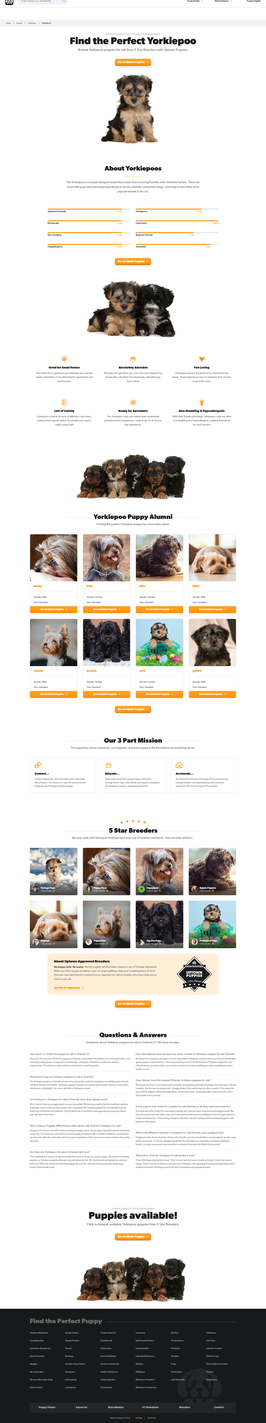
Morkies (175, 1333)
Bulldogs (69, 1356)
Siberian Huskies (214, 1348)
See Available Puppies (131, 62)
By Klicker (152, 1418)
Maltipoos (140, 1372)
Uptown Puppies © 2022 (120, 1418)
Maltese (139, 1364)
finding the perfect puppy (61, 786)
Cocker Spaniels (108, 1333)
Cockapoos (70, 1387)
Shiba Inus (211, 1333)
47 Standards (150, 1407)
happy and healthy (143, 779)
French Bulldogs (108, 1356)
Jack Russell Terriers (145, 1340)
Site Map (139, 1418)
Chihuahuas (71, 1379)
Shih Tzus (210, 1340)
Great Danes (106, 1387)
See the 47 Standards (67, 988)
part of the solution (208, 786)
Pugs (173, 1364)
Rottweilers (176, 1372)
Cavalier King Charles (75, 1364)
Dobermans (105, 1348)
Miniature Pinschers (145, 1379)
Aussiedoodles (37, 1340)
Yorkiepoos (211, 1379)
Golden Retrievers (109, 1372)
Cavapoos (70, 1372)
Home (8, 23)
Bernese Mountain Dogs (41, 1379)
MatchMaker (116, 1407)
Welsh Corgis (212, 1356)
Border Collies (72, 1333)
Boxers (68, 1348)
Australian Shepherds (40, 1348)
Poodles (175, 1356)
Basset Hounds (37, 1356)
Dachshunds (106, 1340)
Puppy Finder (47, 1407)
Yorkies (209, 1372)
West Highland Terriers (217, 1364)
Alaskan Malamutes (39, 1333)
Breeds (19, 23)
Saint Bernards (178, 1379)
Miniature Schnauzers (146, 1387)
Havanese (140, 1333)
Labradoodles (142, 1348)
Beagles (33, 1364)
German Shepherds (109, 1364)
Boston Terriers (72, 1340)
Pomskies (175, 1348)
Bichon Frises (36, 1387)
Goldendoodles (107, 1379)
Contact (219, 1407)
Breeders (184, 1407)
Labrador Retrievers (145, 1356)
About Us (81, 1407)
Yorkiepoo (32, 23)
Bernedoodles (36, 1372)
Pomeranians (177, 1340)
